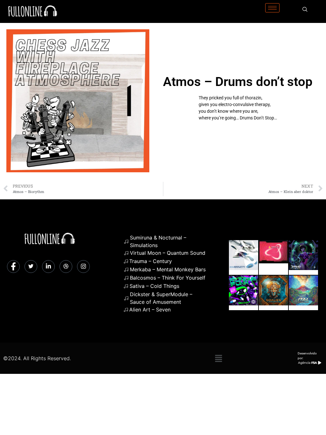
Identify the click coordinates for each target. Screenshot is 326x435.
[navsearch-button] (305, 9)
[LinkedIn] (48, 266)
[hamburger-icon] (272, 7)
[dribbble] (66, 266)
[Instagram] (83, 266)
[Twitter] (31, 266)
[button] (218, 358)
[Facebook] (13, 266)
